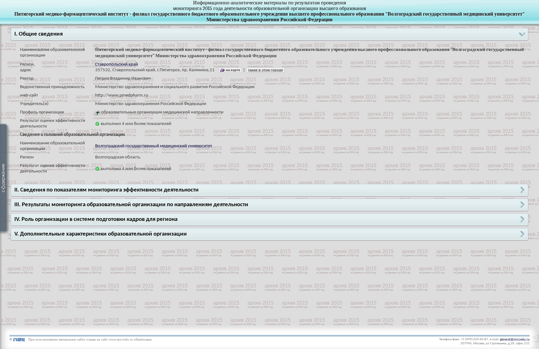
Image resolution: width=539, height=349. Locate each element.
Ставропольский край (116, 64)
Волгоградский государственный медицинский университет (153, 146)
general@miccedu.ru (515, 339)
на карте (233, 70)
